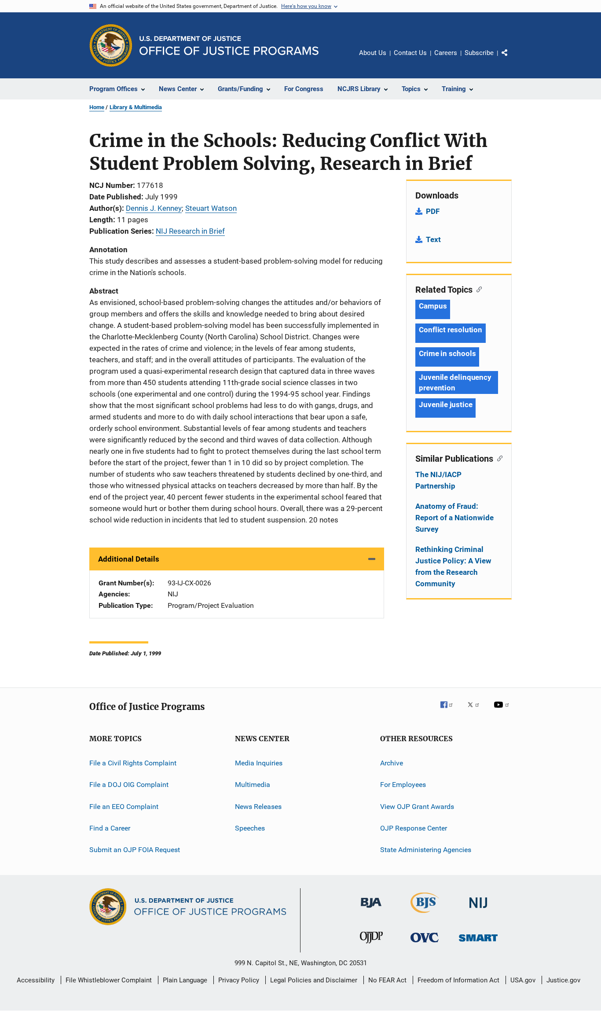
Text (433, 239)
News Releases (258, 806)
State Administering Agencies (425, 850)
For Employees (403, 784)
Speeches (250, 828)
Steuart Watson (211, 208)
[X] (476, 711)
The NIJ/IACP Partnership (438, 480)
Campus (433, 305)
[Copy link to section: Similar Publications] (497, 457)
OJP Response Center (413, 828)
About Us (372, 53)
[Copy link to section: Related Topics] (477, 288)
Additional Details (128, 559)
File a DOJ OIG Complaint (129, 784)
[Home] (229, 45)
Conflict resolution (450, 329)
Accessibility (36, 980)
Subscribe (479, 53)
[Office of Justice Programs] (110, 45)
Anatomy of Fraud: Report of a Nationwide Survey (454, 517)
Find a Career (109, 828)
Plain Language (185, 980)
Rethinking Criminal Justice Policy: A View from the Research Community (453, 566)
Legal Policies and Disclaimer (313, 980)
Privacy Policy (238, 980)
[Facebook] (450, 711)
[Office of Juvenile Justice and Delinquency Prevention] (371, 944)
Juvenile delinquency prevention (455, 382)
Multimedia (252, 784)
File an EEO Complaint (123, 806)
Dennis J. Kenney (154, 208)
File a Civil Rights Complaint (132, 763)
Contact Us (410, 53)
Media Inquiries (258, 763)
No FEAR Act (387, 980)
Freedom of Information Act (458, 980)
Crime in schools (447, 353)
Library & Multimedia (136, 107)
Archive (391, 763)
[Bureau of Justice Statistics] (424, 914)
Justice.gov (563, 980)
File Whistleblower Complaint (109, 980)
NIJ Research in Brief (190, 231)
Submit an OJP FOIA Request (134, 850)
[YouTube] (503, 711)
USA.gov (522, 980)
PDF (433, 211)
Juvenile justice (445, 404)
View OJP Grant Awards (417, 806)
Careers (445, 53)
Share (512, 58)
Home (96, 107)
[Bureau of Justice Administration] (371, 909)
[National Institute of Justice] (478, 909)
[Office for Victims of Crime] (424, 943)
